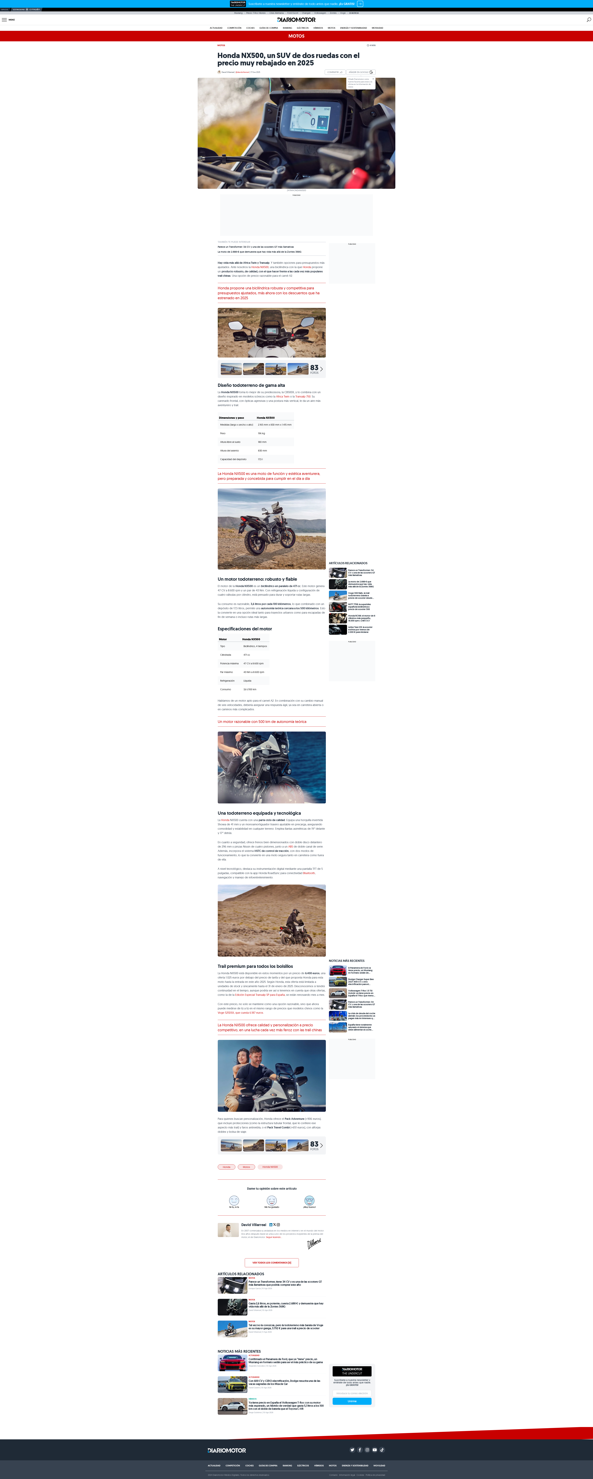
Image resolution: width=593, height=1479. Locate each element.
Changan (306, 13)
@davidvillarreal (242, 72)
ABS (290, 846)
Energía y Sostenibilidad (353, 28)
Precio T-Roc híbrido (256, 13)
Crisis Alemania (276, 13)
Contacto (333, 1475)
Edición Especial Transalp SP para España (260, 995)
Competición (234, 28)
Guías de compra (268, 28)
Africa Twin (282, 396)
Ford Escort (292, 13)
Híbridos (318, 28)
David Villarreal (228, 72)
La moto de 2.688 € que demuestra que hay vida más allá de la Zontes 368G (259, 252)
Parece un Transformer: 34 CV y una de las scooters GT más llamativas (256, 247)
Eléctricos (303, 28)
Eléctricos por (19, 10)
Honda (307, 267)
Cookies (360, 1475)
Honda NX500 (260, 267)
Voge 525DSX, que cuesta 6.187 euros (240, 1012)
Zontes (333, 13)
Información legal (347, 1475)
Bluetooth (309, 873)
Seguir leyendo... (274, 1237)
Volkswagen (320, 13)
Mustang (238, 13)
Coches (250, 28)
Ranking (287, 28)
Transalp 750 (302, 396)
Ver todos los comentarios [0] (271, 1262)
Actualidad (216, 28)
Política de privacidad (375, 1475)
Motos (331, 28)
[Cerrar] (373, 78)
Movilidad (377, 28)
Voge (343, 13)
